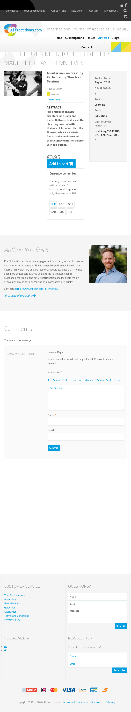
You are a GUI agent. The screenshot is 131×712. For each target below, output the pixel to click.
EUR (53, 204)
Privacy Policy (12, 620)
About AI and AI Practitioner (67, 11)
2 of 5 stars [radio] (69, 380)
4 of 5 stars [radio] (99, 380)
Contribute (12, 11)
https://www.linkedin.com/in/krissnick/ (36, 289)
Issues (91, 37)
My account (111, 11)
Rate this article (54, 99)
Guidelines (10, 607)
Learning (55, 93)
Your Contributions (34, 11)
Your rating (55, 372)
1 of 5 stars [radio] (55, 380)
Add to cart (58, 164)
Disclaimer (10, 612)
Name (52, 415)
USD (61, 204)
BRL (61, 212)
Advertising (10, 599)
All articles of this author (18, 295)
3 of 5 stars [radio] (84, 380)
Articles (103, 37)
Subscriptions (74, 37)
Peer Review (11, 603)
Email (52, 430)
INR (70, 212)
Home (58, 37)
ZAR (53, 212)
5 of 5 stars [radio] (113, 380)
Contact (93, 11)
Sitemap (110, 702)
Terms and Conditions (16, 616)
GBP (70, 204)
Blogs (115, 37)
